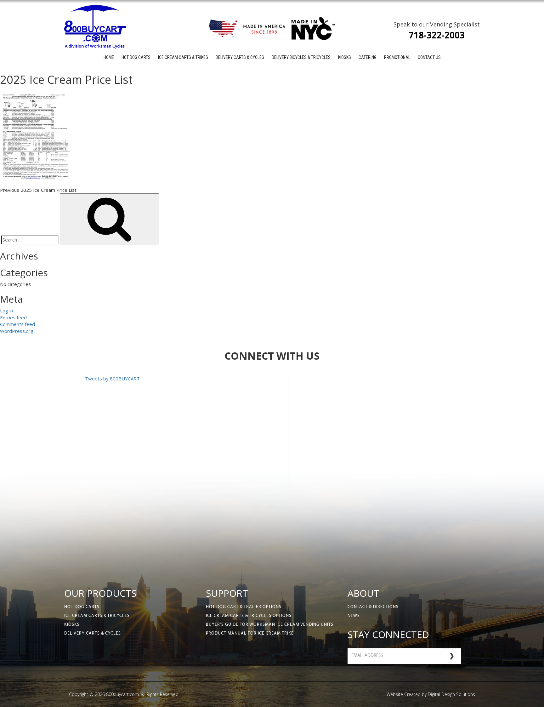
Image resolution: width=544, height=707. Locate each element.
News (354, 615)
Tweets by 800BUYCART (112, 378)
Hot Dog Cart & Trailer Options (243, 607)
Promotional (397, 57)
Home (109, 57)
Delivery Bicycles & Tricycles (301, 57)
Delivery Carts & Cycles (240, 57)
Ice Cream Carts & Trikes (183, 57)
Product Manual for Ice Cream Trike (250, 633)
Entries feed (13, 317)
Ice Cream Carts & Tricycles (97, 615)
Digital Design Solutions (451, 694)
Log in (6, 310)
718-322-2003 (437, 35)
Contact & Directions (373, 607)
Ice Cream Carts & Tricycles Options (249, 615)
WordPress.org (16, 331)
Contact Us (429, 57)
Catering (368, 57)
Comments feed (17, 324)
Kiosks (344, 57)
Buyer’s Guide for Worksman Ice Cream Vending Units (269, 624)
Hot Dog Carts (136, 57)
